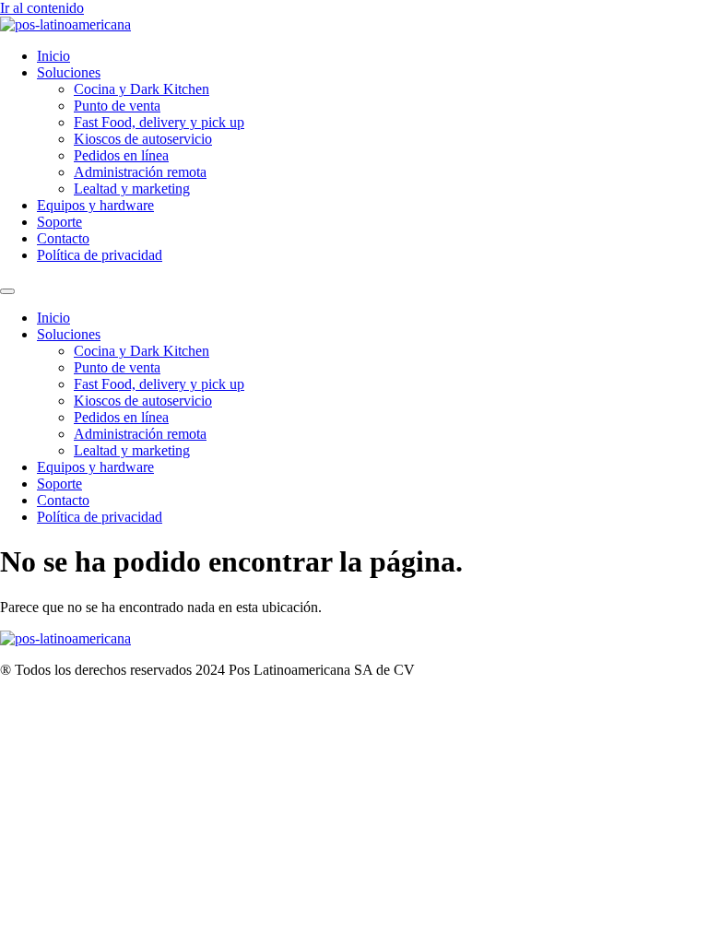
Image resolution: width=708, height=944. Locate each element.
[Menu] (7, 291)
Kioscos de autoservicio (143, 139)
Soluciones (68, 72)
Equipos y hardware (95, 205)
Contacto (63, 238)
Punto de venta (117, 105)
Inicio (53, 56)
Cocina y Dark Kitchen (141, 89)
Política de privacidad (99, 255)
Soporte (59, 222)
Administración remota (140, 172)
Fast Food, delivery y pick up (159, 122)
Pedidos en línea (121, 155)
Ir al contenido (42, 8)
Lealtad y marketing (132, 188)
